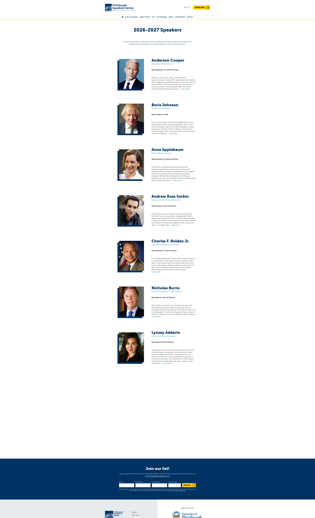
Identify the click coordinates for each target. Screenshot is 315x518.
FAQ (153, 17)
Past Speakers (162, 17)
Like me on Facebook (185, 7)
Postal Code (172, 482)
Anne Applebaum (167, 149)
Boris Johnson (165, 105)
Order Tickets (145, 17)
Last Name (155, 482)
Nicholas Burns (166, 288)
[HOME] (122, 17)
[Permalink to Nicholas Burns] (131, 302)
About (171, 17)
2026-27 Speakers (131, 17)
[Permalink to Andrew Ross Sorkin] (131, 210)
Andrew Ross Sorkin (170, 196)
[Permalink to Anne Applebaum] (131, 164)
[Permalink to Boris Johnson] (131, 119)
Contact (189, 17)
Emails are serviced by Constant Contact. (177, 490)
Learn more (185, 89)
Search (188, 7)
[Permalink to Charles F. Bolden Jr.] (131, 256)
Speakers (134, 512)
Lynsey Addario (166, 332)
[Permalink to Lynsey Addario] (131, 347)
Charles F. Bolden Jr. (170, 241)
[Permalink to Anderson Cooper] (131, 74)
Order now (200, 7)
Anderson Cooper (168, 60)
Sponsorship (180, 17)
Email (121, 482)
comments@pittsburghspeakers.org (157, 476)
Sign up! (187, 485)
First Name (139, 482)
